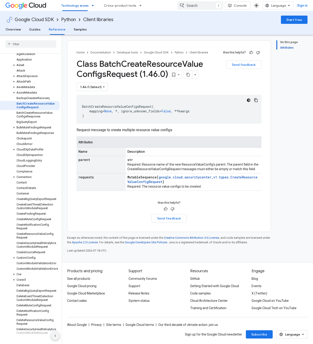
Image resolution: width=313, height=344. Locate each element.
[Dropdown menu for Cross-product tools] (141, 5)
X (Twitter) (259, 293)
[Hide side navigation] (55, 335)
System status (139, 300)
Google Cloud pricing (81, 286)
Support (134, 286)
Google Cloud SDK (34, 19)
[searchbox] (30, 44)
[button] (30, 65)
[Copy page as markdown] (188, 75)
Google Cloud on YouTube (270, 300)
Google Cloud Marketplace (86, 293)
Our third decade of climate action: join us (188, 325)
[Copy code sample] (256, 100)
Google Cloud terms (140, 325)
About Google (77, 325)
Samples (80, 29)
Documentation (101, 52)
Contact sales (77, 300)
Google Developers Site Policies (146, 242)
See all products (78, 278)
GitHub (195, 278)
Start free (294, 20)
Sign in (302, 5)
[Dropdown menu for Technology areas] (94, 5)
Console (240, 5)
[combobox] (200, 5)
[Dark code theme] (248, 100)
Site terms (113, 325)
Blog (255, 278)
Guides (35, 29)
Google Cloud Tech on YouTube (274, 308)
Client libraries (98, 19)
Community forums (143, 278)
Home (81, 52)
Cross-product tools (120, 5)
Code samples (200, 293)
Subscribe (259, 334)
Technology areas (75, 5)
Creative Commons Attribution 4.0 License (191, 237)
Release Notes (139, 293)
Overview (13, 29)
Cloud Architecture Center (209, 300)
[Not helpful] (258, 52)
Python (68, 19)
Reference (57, 29)
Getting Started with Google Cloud (214, 286)
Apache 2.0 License (85, 242)
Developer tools (127, 52)
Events (256, 286)
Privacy (96, 325)
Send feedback (244, 65)
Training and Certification (208, 308)
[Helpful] (251, 52)
